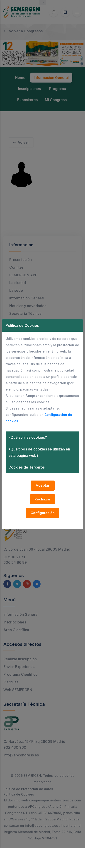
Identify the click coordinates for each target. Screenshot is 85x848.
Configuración (43, 513)
